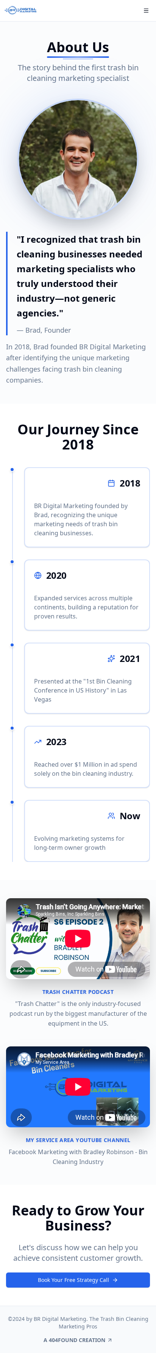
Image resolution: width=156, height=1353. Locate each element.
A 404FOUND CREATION (74, 1340)
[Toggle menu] (146, 10)
